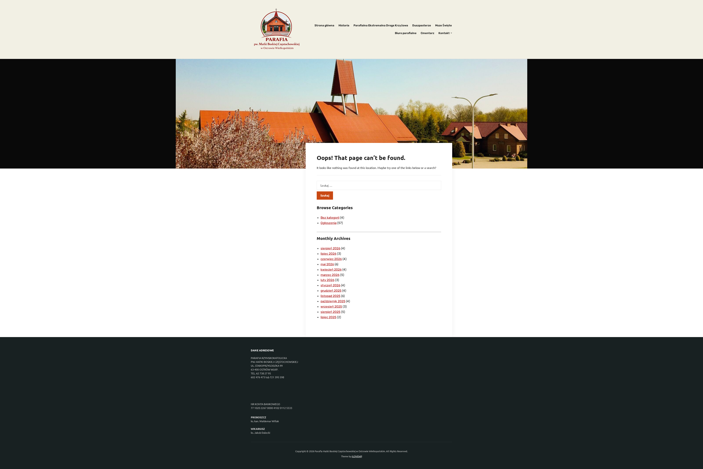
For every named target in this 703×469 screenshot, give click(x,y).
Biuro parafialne (405, 33)
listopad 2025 (330, 296)
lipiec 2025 (328, 317)
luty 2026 (327, 280)
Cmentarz (427, 33)
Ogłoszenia (328, 223)
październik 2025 (333, 301)
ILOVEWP (357, 456)
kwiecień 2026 (331, 269)
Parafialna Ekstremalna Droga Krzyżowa (381, 25)
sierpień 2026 (330, 248)
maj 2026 (327, 264)
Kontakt (444, 33)
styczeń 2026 (330, 285)
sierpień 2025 (330, 312)
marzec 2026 (330, 275)
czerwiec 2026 (331, 259)
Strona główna (324, 25)
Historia (344, 25)
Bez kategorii (330, 217)
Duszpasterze (421, 25)
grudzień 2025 (331, 290)
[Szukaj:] (379, 185)
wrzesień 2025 (331, 306)
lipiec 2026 (328, 253)
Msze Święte (443, 25)
